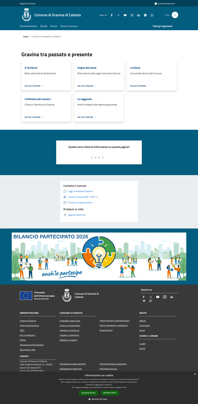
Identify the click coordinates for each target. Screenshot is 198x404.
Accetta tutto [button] (88, 393)
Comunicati (144, 325)
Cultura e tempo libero (70, 325)
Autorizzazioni (106, 330)
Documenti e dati (27, 349)
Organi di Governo (28, 320)
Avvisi (142, 330)
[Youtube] (124, 15)
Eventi (142, 348)
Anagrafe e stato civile (70, 320)
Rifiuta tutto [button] (109, 393)
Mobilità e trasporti (68, 340)
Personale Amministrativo (32, 344)
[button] (99, 399)
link (125, 387)
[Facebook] (110, 15)
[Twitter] (117, 15)
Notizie (142, 320)
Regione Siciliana (27, 3)
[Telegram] (144, 15)
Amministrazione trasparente (113, 363)
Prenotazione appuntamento (73, 363)
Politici (23, 340)
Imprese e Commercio (69, 330)
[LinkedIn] (137, 15)
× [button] (195, 374)
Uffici (22, 330)
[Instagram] (130, 15)
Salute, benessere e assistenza (114, 325)
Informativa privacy (108, 368)
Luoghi (142, 343)
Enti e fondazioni (27, 335)
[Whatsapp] (151, 15)
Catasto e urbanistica (69, 335)
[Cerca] (175, 15)
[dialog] (99, 387)
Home (25, 36)
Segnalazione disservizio (71, 368)
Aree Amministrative (29, 325)
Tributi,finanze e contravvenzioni (115, 320)
